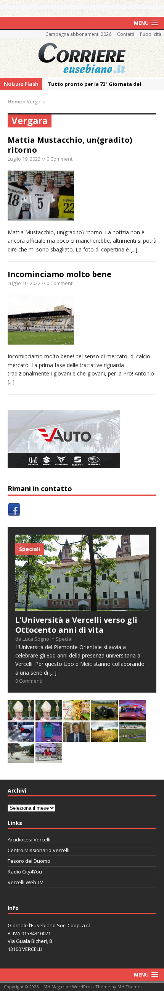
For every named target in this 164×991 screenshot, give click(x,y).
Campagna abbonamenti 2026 (78, 34)
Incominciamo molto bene (59, 274)
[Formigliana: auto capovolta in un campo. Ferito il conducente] (104, 716)
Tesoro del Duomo (29, 860)
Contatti (125, 34)
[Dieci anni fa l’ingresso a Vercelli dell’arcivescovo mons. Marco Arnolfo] (21, 716)
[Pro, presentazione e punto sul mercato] (48, 737)
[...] (133, 249)
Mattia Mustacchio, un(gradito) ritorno (70, 145)
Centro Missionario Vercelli (38, 850)
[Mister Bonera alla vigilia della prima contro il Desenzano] (48, 758)
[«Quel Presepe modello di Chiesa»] (48, 716)
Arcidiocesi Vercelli (29, 839)
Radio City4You (25, 871)
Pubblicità (150, 34)
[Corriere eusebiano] (82, 58)
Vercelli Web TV (25, 882)
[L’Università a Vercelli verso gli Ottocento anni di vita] (82, 606)
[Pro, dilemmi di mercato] (132, 716)
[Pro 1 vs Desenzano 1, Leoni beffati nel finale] (132, 737)
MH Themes (129, 986)
